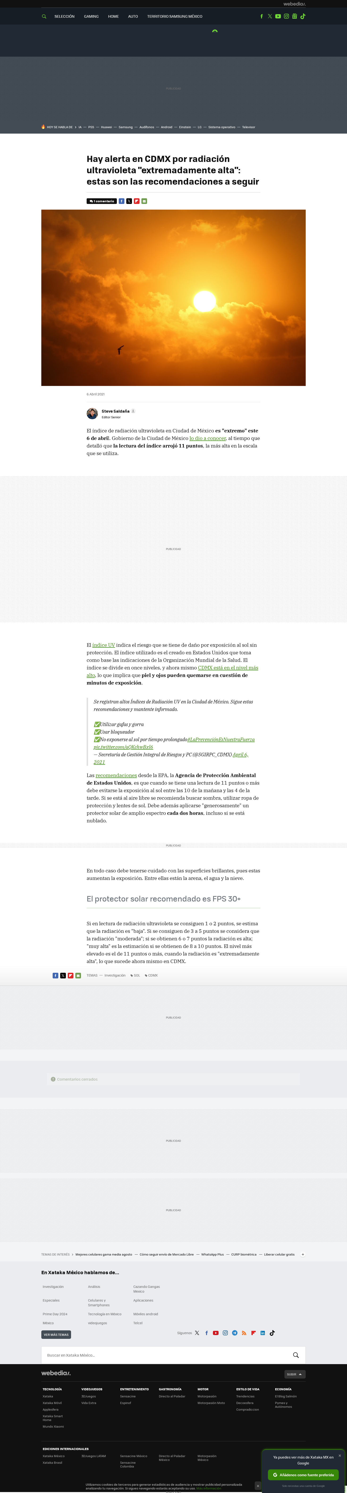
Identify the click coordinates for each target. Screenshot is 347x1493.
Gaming (91, 16)
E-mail (144, 201)
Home (113, 16)
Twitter (270, 16)
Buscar (296, 1355)
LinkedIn (263, 1332)
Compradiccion (247, 1409)
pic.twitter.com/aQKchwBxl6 (123, 747)
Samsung (126, 127)
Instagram (286, 16)
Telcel (138, 1322)
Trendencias (245, 1396)
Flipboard (137, 201)
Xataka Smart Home (53, 1418)
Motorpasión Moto (211, 1402)
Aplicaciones (143, 1300)
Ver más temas (56, 1334)
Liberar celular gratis (279, 1254)
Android (166, 127)
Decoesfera (245, 1402)
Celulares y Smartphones (99, 1302)
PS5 (91, 127)
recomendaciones (116, 775)
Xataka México (54, 1456)
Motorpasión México (207, 1458)
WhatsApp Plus (212, 1254)
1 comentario (104, 201)
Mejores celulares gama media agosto (104, 1254)
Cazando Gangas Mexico (146, 1289)
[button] (118, 411)
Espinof (125, 1402)
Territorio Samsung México (174, 16)
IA (80, 127)
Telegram (234, 1332)
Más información (208, 1488)
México (48, 1322)
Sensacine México (133, 1456)
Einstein (185, 127)
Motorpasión (207, 1396)
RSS (244, 1332)
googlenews (294, 16)
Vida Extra (88, 1402)
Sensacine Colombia (128, 1464)
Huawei (106, 127)
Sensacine (128, 1396)
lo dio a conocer (208, 438)
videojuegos (97, 1322)
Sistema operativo (221, 127)
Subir (291, 1374)
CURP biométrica (244, 1254)
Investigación (115, 975)
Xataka (48, 1396)
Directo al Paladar (172, 1396)
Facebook (261, 16)
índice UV (103, 645)
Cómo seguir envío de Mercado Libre (167, 1254)
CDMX (153, 975)
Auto (133, 16)
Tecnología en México (104, 1313)
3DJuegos (88, 1396)
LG (200, 127)
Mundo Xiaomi (53, 1426)
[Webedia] (295, 4)
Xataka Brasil (52, 1462)
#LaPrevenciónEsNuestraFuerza (221, 739)
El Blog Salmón (286, 1396)
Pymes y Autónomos (283, 1404)
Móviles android (145, 1313)
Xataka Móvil (52, 1402)
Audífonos (147, 127)
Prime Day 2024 (55, 1313)
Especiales (51, 1300)
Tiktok (303, 16)
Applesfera (51, 1409)
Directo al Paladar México (172, 1458)
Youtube (278, 16)
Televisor (248, 127)
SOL (137, 975)
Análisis (94, 1286)
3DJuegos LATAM (93, 1456)
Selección (65, 16)
